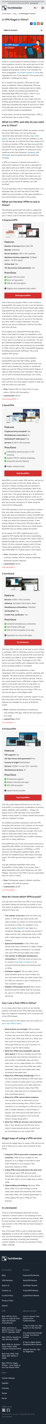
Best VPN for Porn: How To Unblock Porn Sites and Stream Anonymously (11, 1319)
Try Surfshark (22, 642)
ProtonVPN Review (30, 1290)
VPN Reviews (7, 1280)
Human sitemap (8, 1378)
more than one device (23, 962)
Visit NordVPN (22, 473)
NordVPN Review (30, 1280)
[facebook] (31, 23)
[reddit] (38, 23)
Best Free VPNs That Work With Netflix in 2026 (10, 1356)
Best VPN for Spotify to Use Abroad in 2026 (11, 1338)
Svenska (5, 1388)
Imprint (5, 1306)
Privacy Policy (7, 1300)
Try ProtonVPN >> (9, 890)
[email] (42, 23)
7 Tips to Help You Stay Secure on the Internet (32, 1327)
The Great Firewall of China (28, 72)
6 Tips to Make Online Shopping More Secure (32, 1343)
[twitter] (34, 23)
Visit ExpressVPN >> (10, 399)
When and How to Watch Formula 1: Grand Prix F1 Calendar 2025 (11, 1330)
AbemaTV (21, 928)
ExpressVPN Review (31, 1275)
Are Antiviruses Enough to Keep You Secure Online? (32, 1335)
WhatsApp (6, 155)
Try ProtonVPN (22, 797)
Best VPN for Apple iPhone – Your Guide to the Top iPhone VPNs (11, 1365)
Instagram (32, 152)
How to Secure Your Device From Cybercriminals (31, 1318)
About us (5, 1285)
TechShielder (6, 13)
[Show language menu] (36, 8)
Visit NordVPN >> (9, 567)
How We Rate (34, 3)
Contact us (6, 1290)
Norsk (4, 1398)
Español (5, 1383)
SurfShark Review (30, 1285)
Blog (14, 13)
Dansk (4, 1393)
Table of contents (10, 30)
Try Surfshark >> (9, 722)
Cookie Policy (7, 1295)
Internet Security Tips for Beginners (31, 1350)
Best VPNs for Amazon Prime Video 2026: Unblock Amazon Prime (11, 1346)
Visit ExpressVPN (22, 295)
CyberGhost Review (31, 1295)
